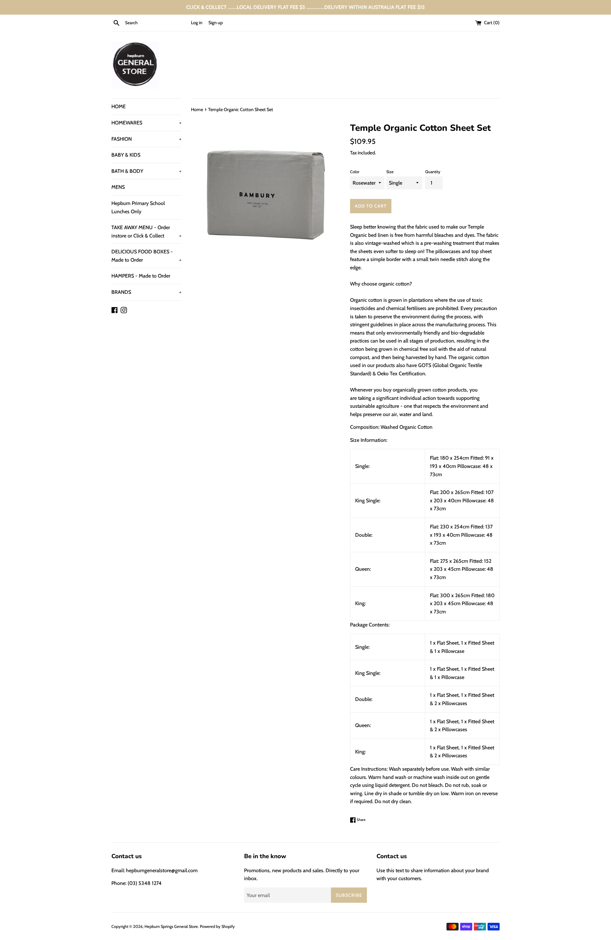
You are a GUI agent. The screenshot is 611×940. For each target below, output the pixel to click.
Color (354, 171)
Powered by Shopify (217, 926)
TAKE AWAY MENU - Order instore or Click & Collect (146, 231)
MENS (118, 187)
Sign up (215, 22)
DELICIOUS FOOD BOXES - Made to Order (146, 256)
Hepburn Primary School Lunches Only (138, 207)
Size (390, 171)
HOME (118, 106)
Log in (196, 22)
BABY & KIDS (125, 155)
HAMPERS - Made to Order (140, 276)
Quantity (432, 171)
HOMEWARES (146, 123)
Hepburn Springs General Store (171, 926)
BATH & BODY (146, 171)
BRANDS (146, 292)
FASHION (146, 139)
